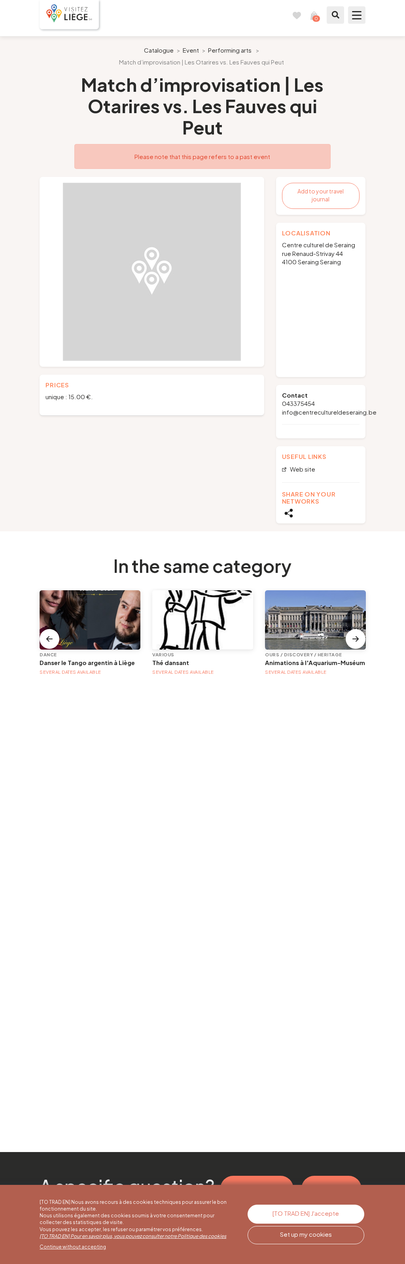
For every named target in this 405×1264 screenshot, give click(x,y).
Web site (302, 469)
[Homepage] (69, 14)
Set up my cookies (306, 1234)
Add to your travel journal (320, 195)
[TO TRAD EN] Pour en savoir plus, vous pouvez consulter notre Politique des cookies (133, 1236)
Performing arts (230, 50)
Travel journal (296, 15)
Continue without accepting (73, 1247)
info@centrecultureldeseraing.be (329, 412)
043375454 (298, 403)
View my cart (314, 15)
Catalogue (159, 50)
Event (191, 50)
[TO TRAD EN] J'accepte (306, 1213)
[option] (152, 272)
